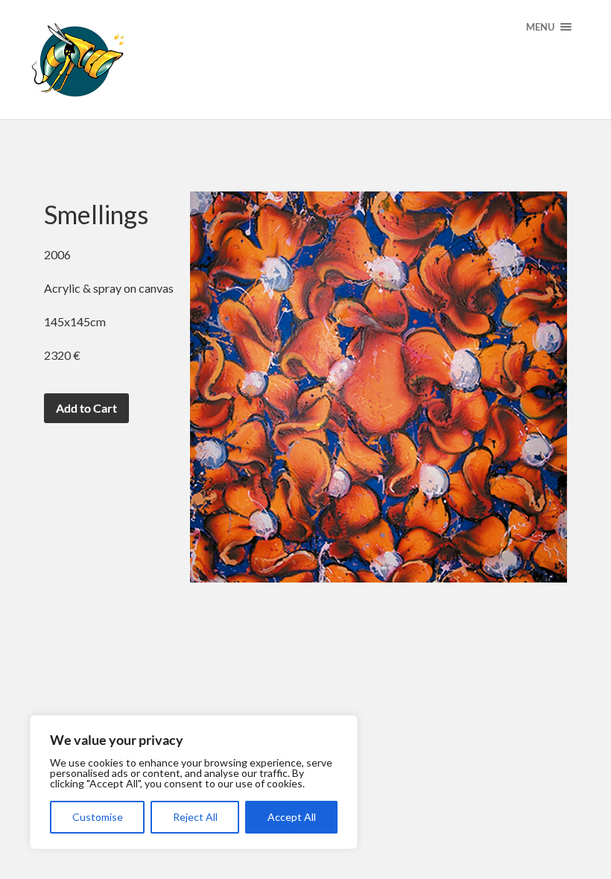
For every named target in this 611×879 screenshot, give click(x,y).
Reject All (195, 816)
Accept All (291, 816)
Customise (97, 816)
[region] (194, 782)
